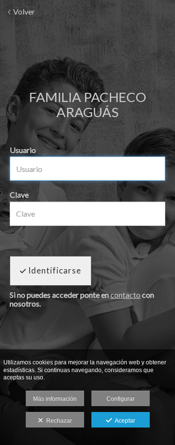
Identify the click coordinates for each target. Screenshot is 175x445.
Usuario (23, 149)
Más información (55, 398)
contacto (125, 294)
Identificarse (53, 270)
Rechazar (57, 420)
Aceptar (123, 420)
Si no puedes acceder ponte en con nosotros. (82, 299)
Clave (19, 194)
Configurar (120, 398)
